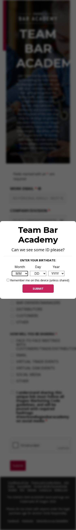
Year (56, 267)
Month (20, 267)
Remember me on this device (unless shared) (39, 280)
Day (38, 267)
